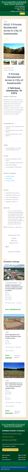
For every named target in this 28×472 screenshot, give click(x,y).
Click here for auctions (8, 437)
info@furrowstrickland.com (17, 11)
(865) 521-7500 (21, 9)
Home (22, 13)
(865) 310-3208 (22, 455)
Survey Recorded (10, 176)
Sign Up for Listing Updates (10, 449)
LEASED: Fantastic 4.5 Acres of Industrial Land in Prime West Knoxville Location (14, 287)
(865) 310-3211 (22, 457)
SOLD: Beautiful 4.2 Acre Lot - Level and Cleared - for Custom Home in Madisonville (13, 385)
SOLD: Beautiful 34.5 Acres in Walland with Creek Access (13, 336)
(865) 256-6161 (22, 459)
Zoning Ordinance (10, 180)
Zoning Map (9, 178)
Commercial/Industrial (11, 282)
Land (5, 21)
